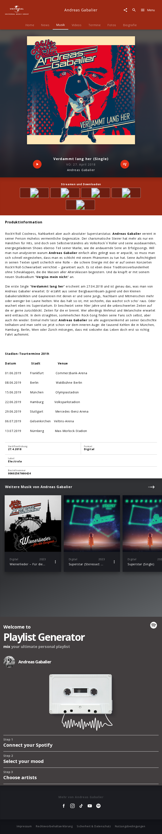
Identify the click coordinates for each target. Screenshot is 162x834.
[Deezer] (127, 193)
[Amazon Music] (65, 193)
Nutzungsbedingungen (130, 826)
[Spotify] (96, 193)
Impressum (24, 826)
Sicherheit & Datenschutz (94, 826)
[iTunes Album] (81, 205)
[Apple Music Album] (35, 193)
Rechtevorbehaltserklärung (54, 826)
